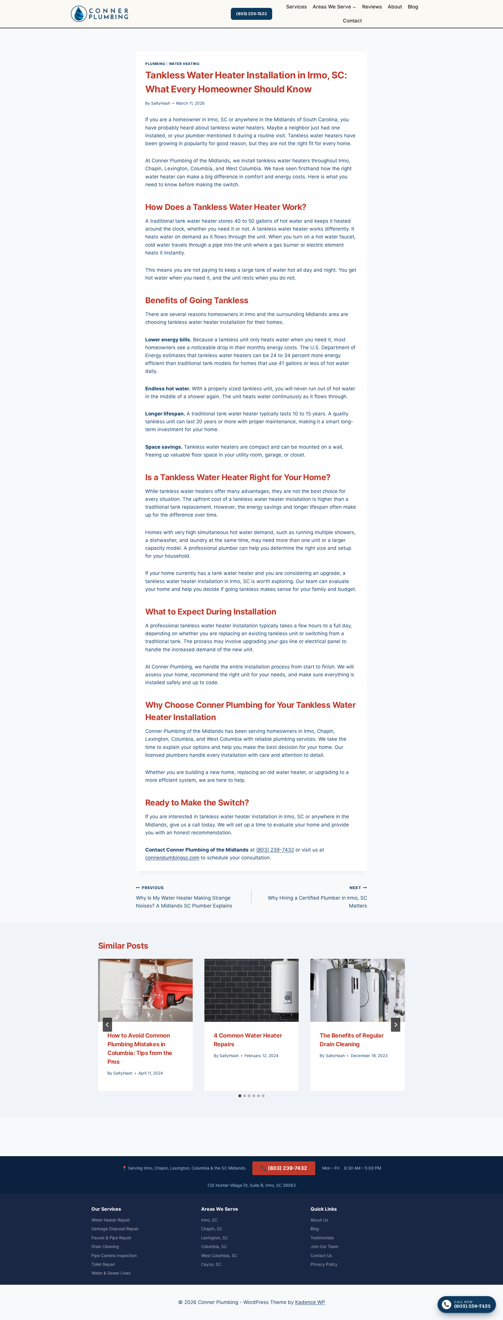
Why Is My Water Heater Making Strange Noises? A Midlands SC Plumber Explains (184, 897)
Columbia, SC (214, 1246)
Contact (352, 21)
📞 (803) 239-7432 (284, 1168)
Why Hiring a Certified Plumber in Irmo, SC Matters (317, 897)
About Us (319, 1219)
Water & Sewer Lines (110, 1272)
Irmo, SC (209, 1219)
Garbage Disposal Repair (115, 1228)
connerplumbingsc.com (172, 858)
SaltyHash (160, 103)
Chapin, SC (211, 1228)
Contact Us (321, 1255)
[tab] (239, 1095)
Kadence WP (310, 1302)
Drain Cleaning (105, 1246)
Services (296, 7)
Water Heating (184, 64)
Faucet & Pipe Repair (111, 1237)
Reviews (372, 7)
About (395, 7)
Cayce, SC (211, 1264)
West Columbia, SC (219, 1255)
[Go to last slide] (107, 1025)
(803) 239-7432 (251, 13)
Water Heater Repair (110, 1219)
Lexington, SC (214, 1237)
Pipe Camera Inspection (114, 1255)
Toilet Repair (103, 1264)
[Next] (395, 1025)
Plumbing (155, 64)
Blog (413, 7)
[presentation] (145, 990)
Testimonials (322, 1237)
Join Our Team (324, 1246)
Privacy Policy (324, 1264)
